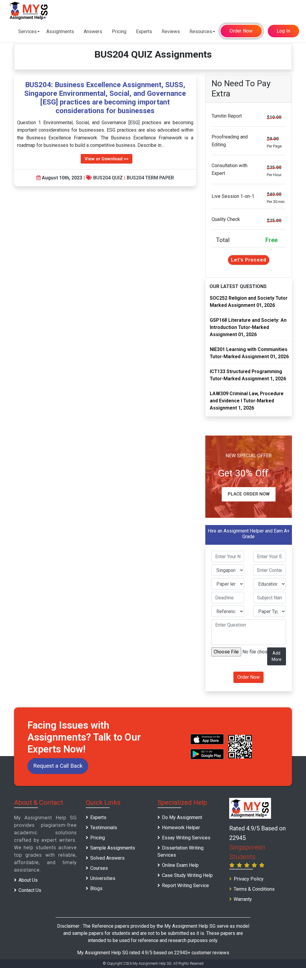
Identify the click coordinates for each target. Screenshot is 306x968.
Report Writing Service (185, 885)
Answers (93, 31)
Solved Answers (107, 858)
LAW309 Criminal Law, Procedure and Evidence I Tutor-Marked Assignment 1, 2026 (247, 401)
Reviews (171, 31)
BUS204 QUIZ (108, 178)
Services (27, 31)
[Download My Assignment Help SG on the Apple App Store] (207, 739)
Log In (283, 31)
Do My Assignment (182, 817)
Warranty (243, 899)
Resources (200, 31)
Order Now (241, 31)
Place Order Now (249, 494)
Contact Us (30, 890)
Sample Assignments (112, 848)
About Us (28, 880)
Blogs (96, 888)
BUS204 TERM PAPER (150, 178)
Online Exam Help (180, 865)
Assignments (60, 31)
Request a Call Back (57, 765)
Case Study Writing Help (187, 875)
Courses (99, 868)
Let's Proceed (248, 260)
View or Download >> (106, 158)
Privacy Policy (249, 879)
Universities (102, 878)
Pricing (119, 31)
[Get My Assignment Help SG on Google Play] (207, 754)
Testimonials (103, 827)
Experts (144, 31)
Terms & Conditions (254, 889)
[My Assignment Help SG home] (29, 10)
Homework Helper (181, 827)
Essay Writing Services (186, 838)
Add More (276, 656)
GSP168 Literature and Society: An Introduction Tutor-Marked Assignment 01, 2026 (248, 327)
